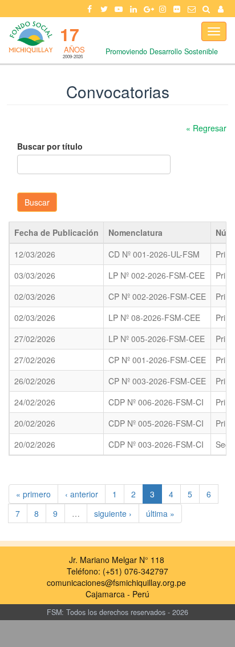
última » (160, 513)
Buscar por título (50, 146)
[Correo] (191, 8)
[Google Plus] (147, 8)
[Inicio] (30, 37)
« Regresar (206, 128)
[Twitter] (104, 8)
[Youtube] (118, 8)
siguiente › (113, 513)
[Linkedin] (133, 8)
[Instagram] (162, 8)
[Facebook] (89, 8)
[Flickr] (177, 8)
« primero (33, 494)
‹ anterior (81, 494)
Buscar (37, 202)
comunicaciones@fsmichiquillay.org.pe (116, 582)
